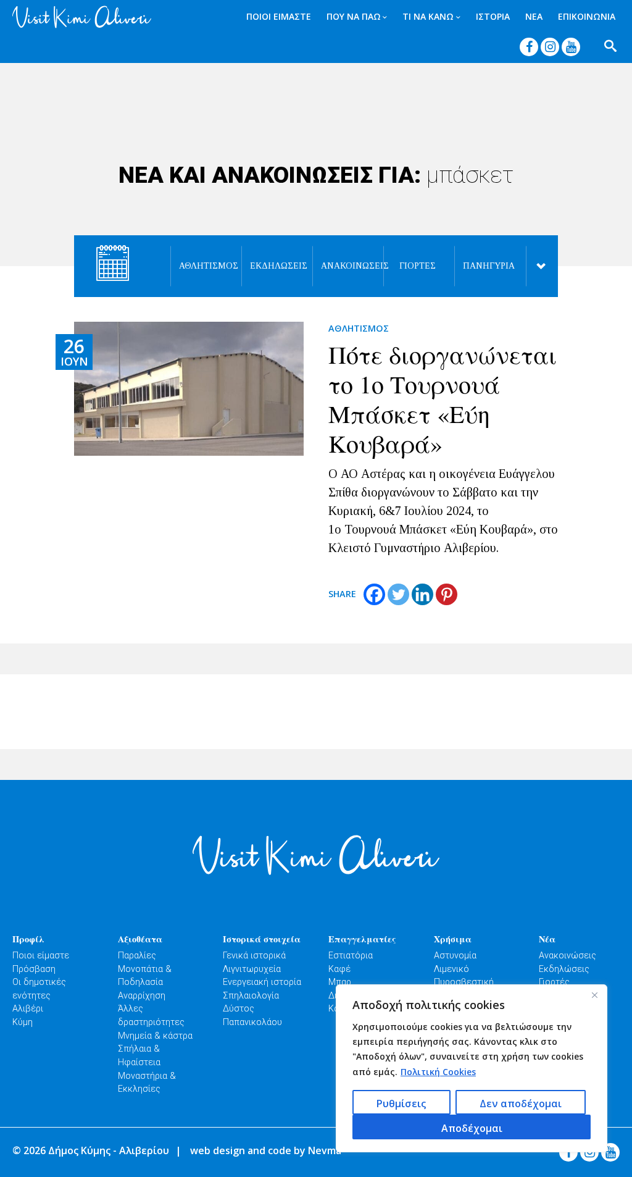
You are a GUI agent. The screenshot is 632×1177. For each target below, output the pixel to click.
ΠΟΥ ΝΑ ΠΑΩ (353, 16)
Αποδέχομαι (471, 1128)
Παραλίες (137, 955)
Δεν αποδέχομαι (521, 1103)
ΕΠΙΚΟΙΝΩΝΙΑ (586, 16)
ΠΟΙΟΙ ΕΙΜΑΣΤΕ (278, 16)
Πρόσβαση (34, 969)
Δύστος (238, 1008)
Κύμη (22, 1022)
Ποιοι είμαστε (40, 955)
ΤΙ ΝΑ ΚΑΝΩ (428, 16)
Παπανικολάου (252, 1022)
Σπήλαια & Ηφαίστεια (139, 1056)
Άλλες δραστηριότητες (151, 1015)
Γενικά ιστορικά (254, 955)
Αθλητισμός (204, 265)
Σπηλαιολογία (251, 996)
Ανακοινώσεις (346, 265)
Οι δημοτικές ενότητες (39, 989)
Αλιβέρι (27, 1008)
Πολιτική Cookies (438, 1072)
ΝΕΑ (534, 16)
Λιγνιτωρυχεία (252, 969)
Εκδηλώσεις (275, 265)
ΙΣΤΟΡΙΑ (493, 16)
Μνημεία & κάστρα (155, 1036)
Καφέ (339, 969)
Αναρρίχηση (141, 996)
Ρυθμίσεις (401, 1103)
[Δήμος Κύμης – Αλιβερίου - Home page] (79, 17)
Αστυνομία (455, 955)
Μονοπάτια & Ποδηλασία (145, 976)
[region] (471, 1068)
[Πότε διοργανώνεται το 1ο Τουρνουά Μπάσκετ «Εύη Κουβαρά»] (189, 389)
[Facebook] (374, 594)
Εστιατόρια (350, 955)
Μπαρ (339, 982)
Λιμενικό (451, 969)
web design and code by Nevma (265, 1150)
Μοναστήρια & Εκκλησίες (147, 1083)
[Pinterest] (446, 594)
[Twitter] (398, 594)
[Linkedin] (422, 594)
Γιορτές (417, 265)
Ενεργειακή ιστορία (262, 982)
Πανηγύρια (488, 265)
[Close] (594, 994)
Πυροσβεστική (464, 982)
